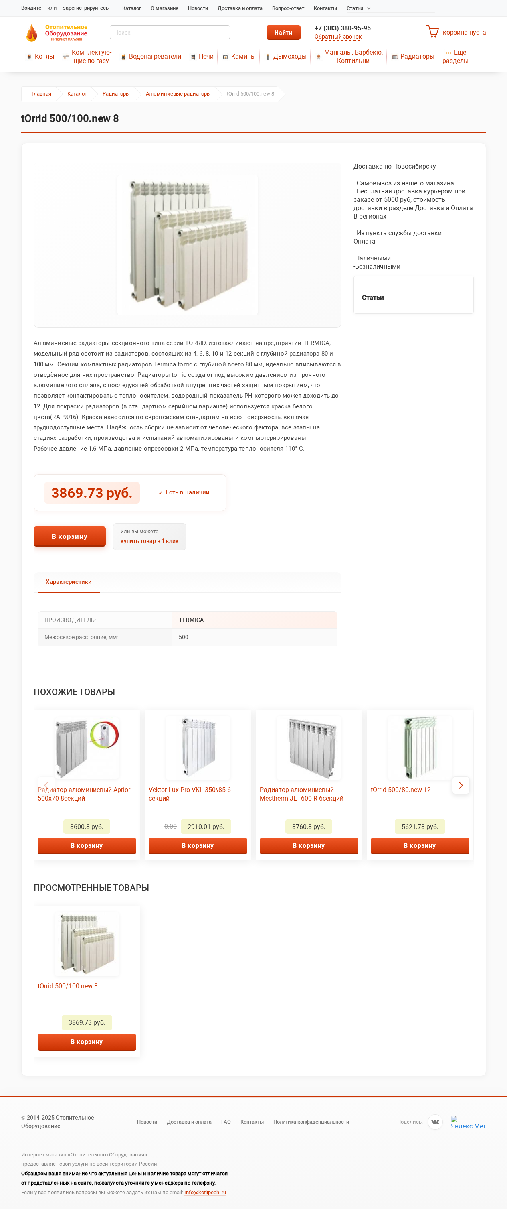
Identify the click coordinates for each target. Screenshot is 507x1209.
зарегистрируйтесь (86, 8)
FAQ (226, 1122)
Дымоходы (290, 56)
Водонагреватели (155, 56)
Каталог (131, 8)
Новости (198, 8)
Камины (243, 56)
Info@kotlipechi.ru (205, 1192)
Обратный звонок (338, 36)
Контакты (325, 8)
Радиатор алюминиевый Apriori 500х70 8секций (85, 794)
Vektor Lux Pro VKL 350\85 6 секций (190, 794)
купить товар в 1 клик (150, 541)
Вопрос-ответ (288, 8)
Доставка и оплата (240, 8)
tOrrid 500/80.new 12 (401, 790)
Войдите (31, 8)
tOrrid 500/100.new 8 (68, 986)
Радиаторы (417, 56)
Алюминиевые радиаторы (178, 94)
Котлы (44, 56)
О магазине (164, 8)
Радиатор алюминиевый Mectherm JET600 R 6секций (301, 794)
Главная (41, 94)
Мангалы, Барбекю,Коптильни (353, 57)
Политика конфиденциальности (311, 1122)
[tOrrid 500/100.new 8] (187, 245)
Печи (206, 56)
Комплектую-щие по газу (91, 57)
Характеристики (69, 581)
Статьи (355, 8)
